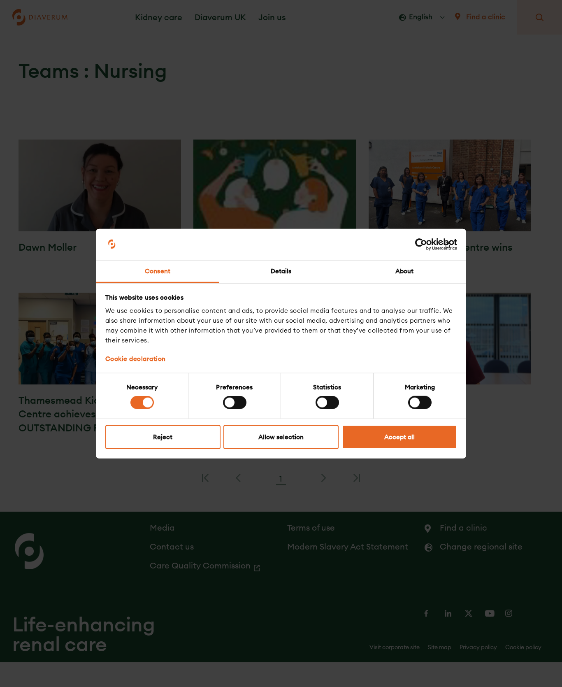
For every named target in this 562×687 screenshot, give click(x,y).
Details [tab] (281, 271)
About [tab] (404, 271)
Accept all (399, 436)
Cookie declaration (135, 358)
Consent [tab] (157, 271)
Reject (162, 436)
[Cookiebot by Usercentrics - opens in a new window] (421, 244)
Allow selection (281, 436)
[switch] (234, 402)
